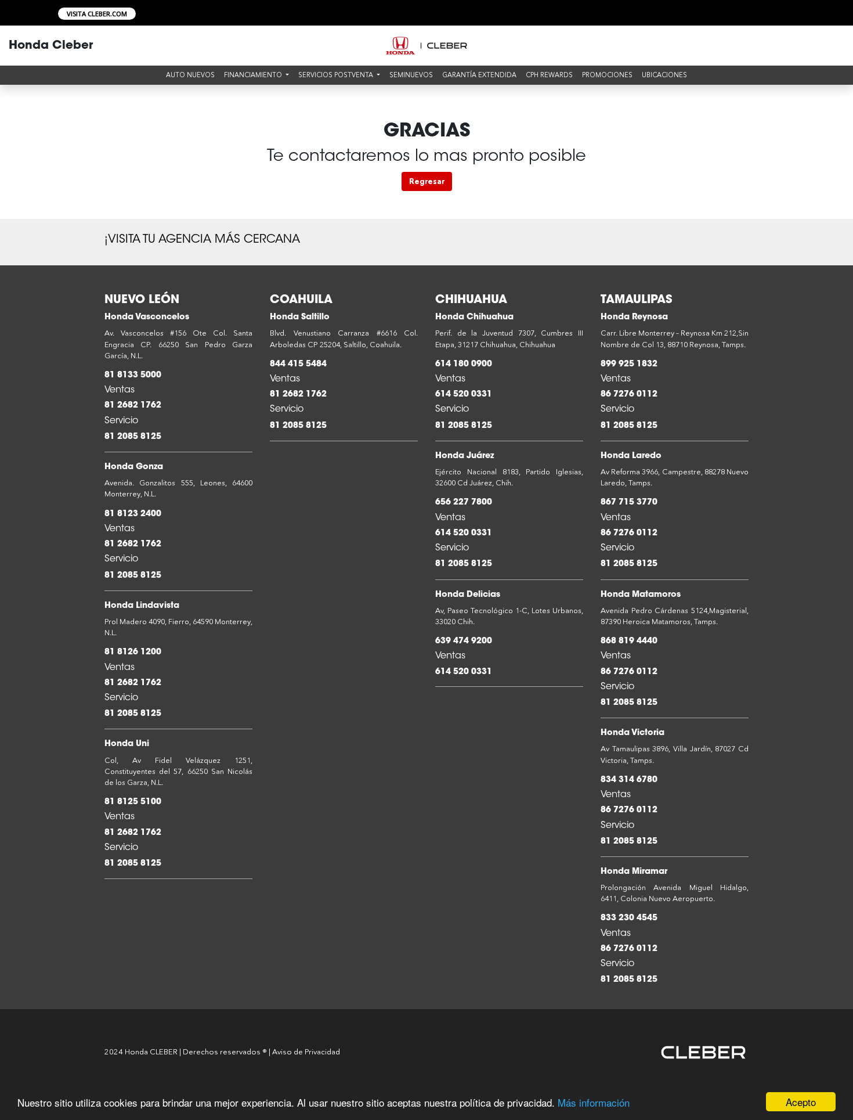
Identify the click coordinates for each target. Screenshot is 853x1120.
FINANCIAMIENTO (254, 75)
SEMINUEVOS (411, 75)
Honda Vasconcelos (146, 317)
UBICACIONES (664, 75)
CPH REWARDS (549, 75)
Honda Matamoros (641, 594)
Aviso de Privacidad (306, 1051)
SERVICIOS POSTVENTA (336, 75)
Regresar (426, 181)
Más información (594, 1102)
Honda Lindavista (141, 606)
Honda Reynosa (634, 317)
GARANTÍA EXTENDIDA (479, 75)
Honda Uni (126, 744)
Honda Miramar (634, 871)
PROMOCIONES (607, 75)
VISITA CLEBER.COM (97, 13)
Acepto (801, 1101)
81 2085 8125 (132, 437)
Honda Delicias (467, 594)
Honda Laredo (631, 456)
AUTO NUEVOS (190, 75)
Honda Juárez (464, 456)
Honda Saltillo (300, 317)
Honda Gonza (133, 467)
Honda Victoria (632, 733)
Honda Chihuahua (474, 317)
